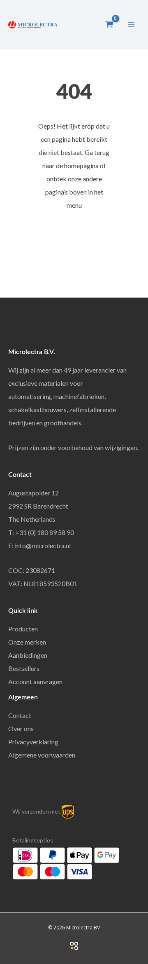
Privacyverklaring (33, 742)
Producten (23, 629)
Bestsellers (23, 668)
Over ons (21, 728)
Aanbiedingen (27, 655)
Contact (19, 715)
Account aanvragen (35, 681)
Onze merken (27, 642)
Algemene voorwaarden (41, 755)
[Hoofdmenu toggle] (131, 24)
